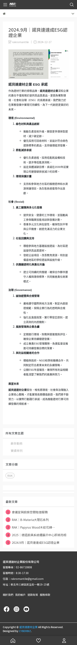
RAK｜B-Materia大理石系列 (28, 519)
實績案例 (17, 450)
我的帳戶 (20, 595)
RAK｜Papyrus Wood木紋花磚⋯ (31, 527)
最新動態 (17, 443)
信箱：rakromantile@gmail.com (23, 579)
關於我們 (8, 595)
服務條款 (45, 595)
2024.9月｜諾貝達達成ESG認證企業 (33, 542)
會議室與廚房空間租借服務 (27, 512)
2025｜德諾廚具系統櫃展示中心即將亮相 (37, 535)
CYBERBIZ (25, 631)
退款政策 (32, 595)
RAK (10, 475)
